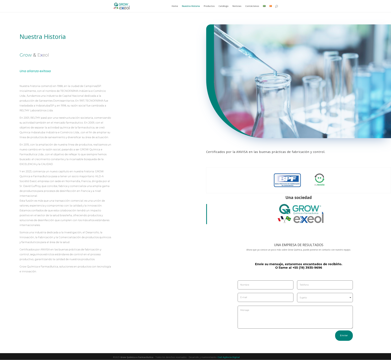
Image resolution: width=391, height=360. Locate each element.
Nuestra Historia (191, 6)
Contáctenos (252, 6)
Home (175, 6)
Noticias (236, 6)
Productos (209, 6)
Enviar (344, 335)
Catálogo (223, 6)
